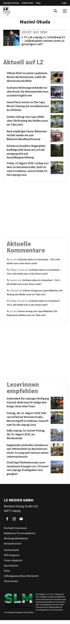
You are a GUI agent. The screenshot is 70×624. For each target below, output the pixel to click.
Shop (38, 3)
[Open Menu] (65, 11)
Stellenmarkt (27, 3)
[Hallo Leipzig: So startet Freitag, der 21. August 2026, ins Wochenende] (56, 435)
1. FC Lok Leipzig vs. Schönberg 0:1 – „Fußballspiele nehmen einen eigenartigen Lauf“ (43, 40)
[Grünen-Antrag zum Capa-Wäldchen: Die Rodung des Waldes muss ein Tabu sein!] (56, 121)
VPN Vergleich (12, 555)
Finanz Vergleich (13, 560)
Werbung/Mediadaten (16, 538)
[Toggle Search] (55, 11)
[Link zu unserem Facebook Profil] (7, 519)
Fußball (43, 31)
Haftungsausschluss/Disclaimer (21, 575)
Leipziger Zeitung (11, 3)
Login (64, 3)
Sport (36, 31)
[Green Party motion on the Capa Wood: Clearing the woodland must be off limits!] (56, 106)
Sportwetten (11, 565)
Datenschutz (11, 581)
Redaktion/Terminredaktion (19, 533)
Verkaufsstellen (12, 543)
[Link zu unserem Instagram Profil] (14, 519)
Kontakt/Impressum (15, 528)
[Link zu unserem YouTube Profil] (21, 519)
